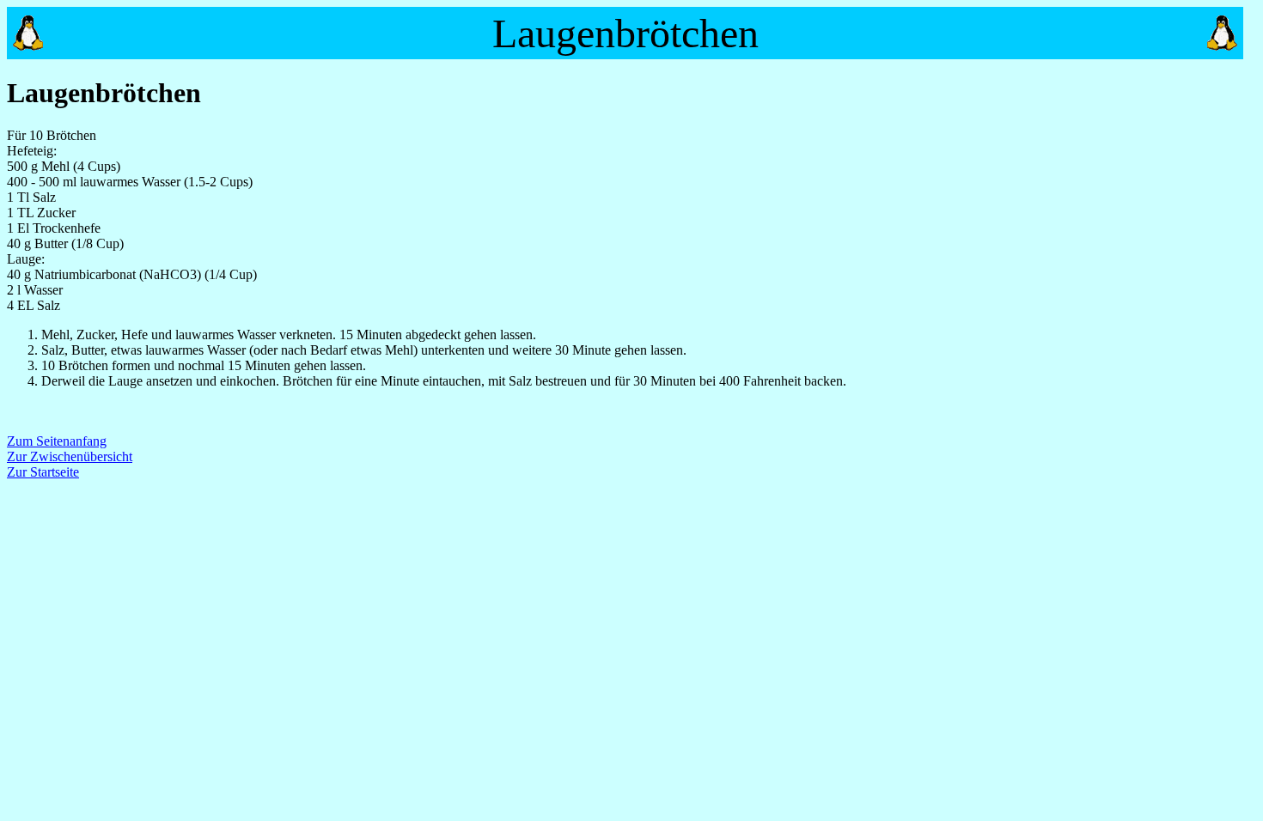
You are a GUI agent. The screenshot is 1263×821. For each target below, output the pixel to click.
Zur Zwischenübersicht (69, 456)
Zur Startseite (43, 472)
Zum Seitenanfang (57, 441)
